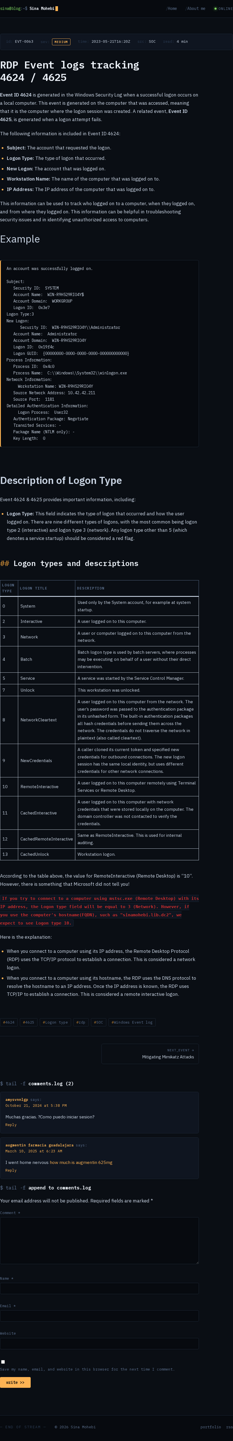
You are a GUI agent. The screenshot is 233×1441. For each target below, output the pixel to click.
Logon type (56, 1022)
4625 (29, 1022)
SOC (152, 41)
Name (7, 1278)
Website (8, 1333)
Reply (11, 1124)
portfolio (211, 1427)
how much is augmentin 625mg (81, 1162)
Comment (10, 1212)
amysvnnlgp (16, 1099)
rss (229, 1427)
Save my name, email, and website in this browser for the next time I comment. (87, 1369)
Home (172, 8)
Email (8, 1305)
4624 (9, 1022)
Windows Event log (133, 1022)
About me (196, 8)
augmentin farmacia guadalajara (39, 1145)
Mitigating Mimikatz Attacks (168, 1054)
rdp (82, 1022)
